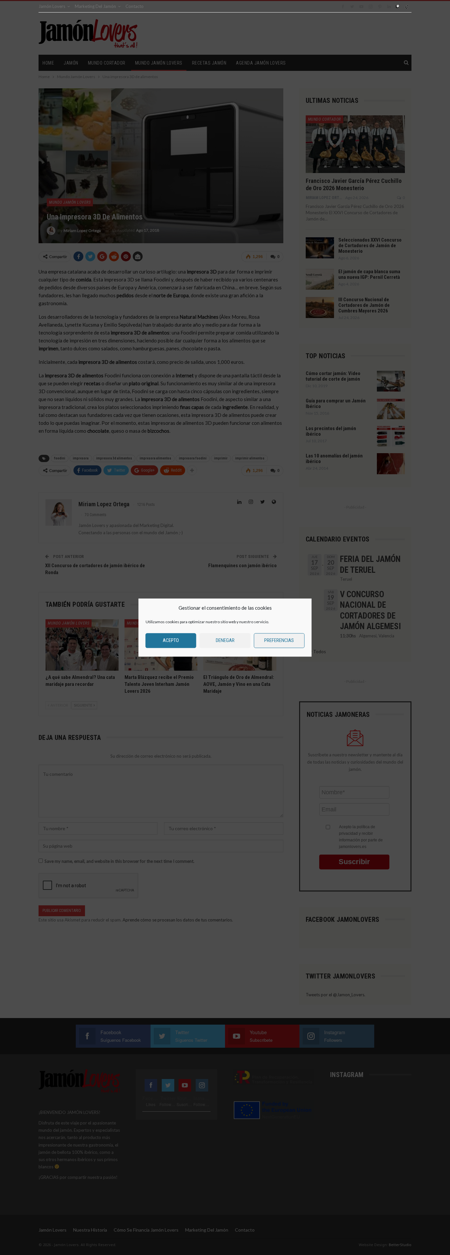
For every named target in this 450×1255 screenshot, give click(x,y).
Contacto (135, 6)
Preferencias (279, 640)
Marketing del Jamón (95, 6)
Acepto (171, 640)
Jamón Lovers (52, 6)
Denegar (225, 640)
